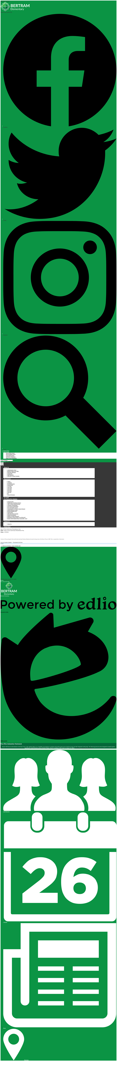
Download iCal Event (17, 542)
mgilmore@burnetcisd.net (86, 748)
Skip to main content (5, 1)
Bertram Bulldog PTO (12, 511)
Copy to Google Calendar (6, 542)
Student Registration (11, 515)
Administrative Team (11, 470)
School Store (10, 512)
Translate (11, 461)
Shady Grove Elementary (11, 458)
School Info (9, 473)
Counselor (9, 482)
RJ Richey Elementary (11, 456)
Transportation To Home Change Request (16, 509)
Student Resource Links (12, 510)
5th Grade (9, 491)
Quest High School (10, 455)
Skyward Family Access (12, 507)
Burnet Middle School (10, 454)
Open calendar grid (16, 545)
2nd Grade (9, 487)
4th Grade (9, 490)
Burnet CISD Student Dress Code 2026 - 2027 (17, 518)
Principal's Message (11, 472)
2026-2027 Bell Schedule (12, 513)
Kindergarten (10, 485)
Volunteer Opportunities (12, 505)
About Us (9, 524)
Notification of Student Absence (14, 502)
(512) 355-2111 (7, 580)
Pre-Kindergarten (11, 483)
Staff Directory (10, 474)
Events (2, 543)
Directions (26, 1060)
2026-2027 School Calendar (13, 476)
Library (8, 481)
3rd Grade (9, 488)
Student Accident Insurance (13, 516)
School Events (10, 501)
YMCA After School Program (13, 504)
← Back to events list (6, 545)
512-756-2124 (78, 748)
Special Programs (11, 494)
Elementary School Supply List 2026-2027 (16, 517)
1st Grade (9, 486)
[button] (6, 452)
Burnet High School (10, 453)
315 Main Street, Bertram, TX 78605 (8, 579)
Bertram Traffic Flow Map (13, 471)
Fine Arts (9, 492)
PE (8, 493)
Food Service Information (12, 506)
